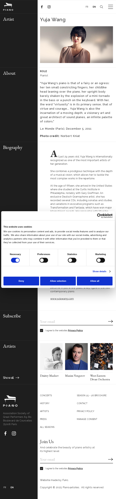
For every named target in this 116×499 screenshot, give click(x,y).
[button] (110, 7)
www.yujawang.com (62, 298)
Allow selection (58, 281)
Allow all (94, 281)
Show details (99, 271)
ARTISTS (44, 411)
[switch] (43, 260)
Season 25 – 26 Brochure (91, 395)
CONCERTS (46, 395)
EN (94, 7)
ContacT (82, 403)
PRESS (43, 419)
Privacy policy (85, 411)
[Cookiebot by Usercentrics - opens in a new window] (99, 215)
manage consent (87, 419)
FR (87, 7)
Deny (21, 281)
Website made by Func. (54, 480)
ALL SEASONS (47, 427)
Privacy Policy (75, 330)
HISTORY (44, 403)
